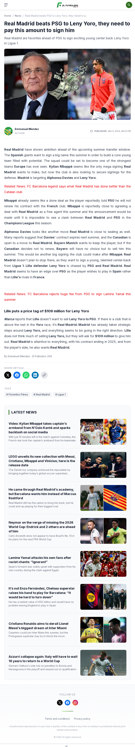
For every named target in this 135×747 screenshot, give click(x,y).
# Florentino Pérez (17, 394)
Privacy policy (82, 718)
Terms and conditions (57, 718)
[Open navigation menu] (6, 5)
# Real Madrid (42, 394)
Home (7, 15)
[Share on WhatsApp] (26, 375)
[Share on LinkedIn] (35, 375)
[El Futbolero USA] (67, 5)
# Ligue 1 (60, 394)
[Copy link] (44, 375)
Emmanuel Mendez (27, 128)
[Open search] (129, 5)
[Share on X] (7, 375)
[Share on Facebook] (16, 375)
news (18, 15)
